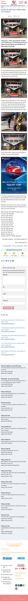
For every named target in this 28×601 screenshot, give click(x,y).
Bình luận (5, 274)
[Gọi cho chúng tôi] (23, 585)
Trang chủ (3, 5)
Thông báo (7, 5)
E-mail (4, 294)
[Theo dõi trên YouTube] (16, 588)
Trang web (5, 300)
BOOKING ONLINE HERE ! (21, 2)
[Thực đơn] (25, 2)
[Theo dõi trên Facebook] (16, 585)
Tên (3, 287)
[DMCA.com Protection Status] (21, 558)
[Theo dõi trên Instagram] (19, 585)
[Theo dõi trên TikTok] (21, 585)
